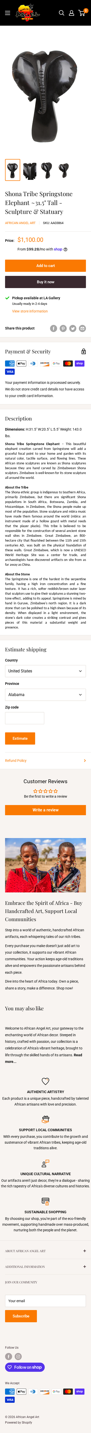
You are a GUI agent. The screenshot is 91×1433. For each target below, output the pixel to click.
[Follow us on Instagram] (18, 1356)
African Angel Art (20, 223)
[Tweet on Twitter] (72, 328)
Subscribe (21, 1316)
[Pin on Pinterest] (63, 328)
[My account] (71, 13)
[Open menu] (7, 13)
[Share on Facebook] (53, 328)
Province (12, 684)
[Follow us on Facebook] (8, 1356)
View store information (30, 311)
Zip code (12, 707)
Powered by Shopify (18, 1422)
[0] (82, 13)
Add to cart (45, 265)
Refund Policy (16, 761)
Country (11, 660)
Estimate (20, 738)
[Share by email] (82, 328)
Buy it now (45, 282)
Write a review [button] (46, 810)
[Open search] (61, 13)
